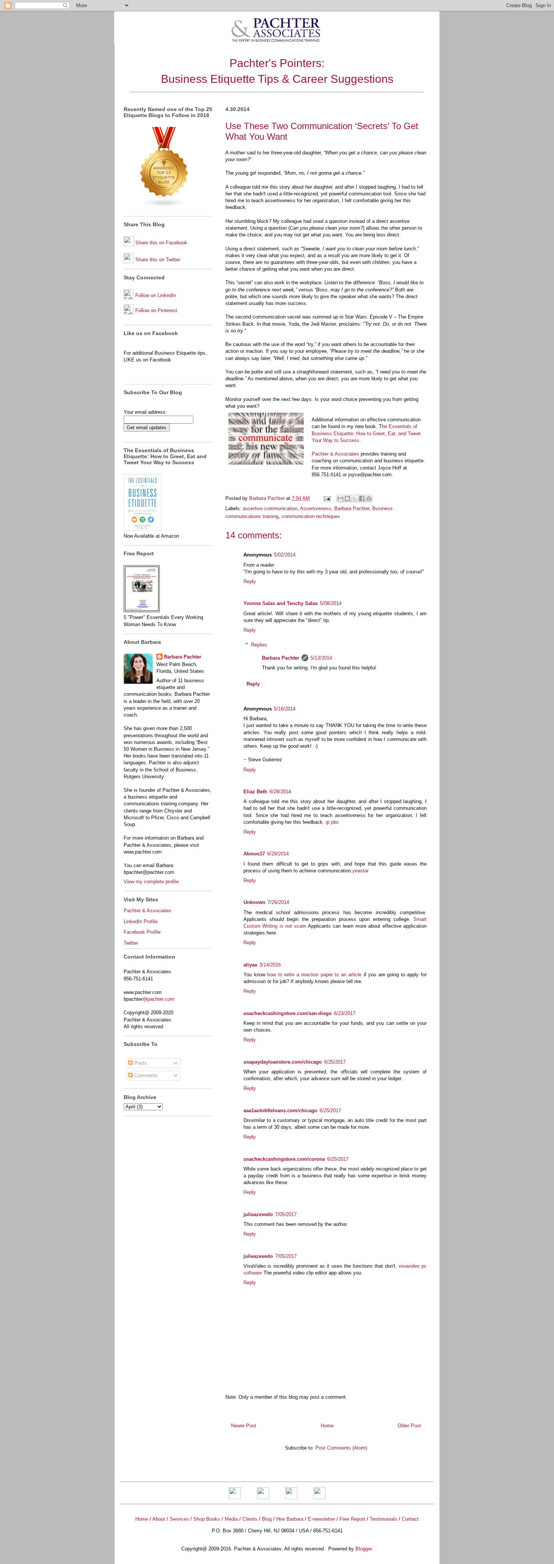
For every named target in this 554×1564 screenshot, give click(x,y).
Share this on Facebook (161, 242)
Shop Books (206, 1519)
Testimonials (383, 1519)
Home (327, 1425)
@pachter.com (158, 999)
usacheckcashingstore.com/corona (284, 1159)
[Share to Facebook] (362, 498)
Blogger (363, 1549)
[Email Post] (326, 498)
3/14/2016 (270, 965)
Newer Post (243, 1425)
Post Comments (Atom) (341, 1448)
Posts (140, 1063)
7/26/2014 (278, 902)
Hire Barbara (289, 1519)
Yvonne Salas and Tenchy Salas (280, 603)
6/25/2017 (335, 1062)
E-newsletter (321, 1519)
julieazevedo (258, 1214)
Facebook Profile (142, 932)
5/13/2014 (321, 658)
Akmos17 (254, 854)
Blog (267, 1519)
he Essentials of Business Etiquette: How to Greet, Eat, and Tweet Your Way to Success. (366, 433)
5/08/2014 (330, 603)
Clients (249, 1519)
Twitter (131, 943)
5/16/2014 (284, 709)
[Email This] (340, 498)
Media (231, 1519)
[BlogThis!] (347, 498)
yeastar (360, 870)
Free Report (352, 1519)
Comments (145, 1075)
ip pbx (332, 822)
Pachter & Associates (335, 454)
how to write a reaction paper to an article (314, 974)
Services (179, 1519)
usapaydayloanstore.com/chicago (282, 1062)
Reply (249, 581)
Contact (410, 1519)
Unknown (254, 902)
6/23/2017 (344, 1013)
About (158, 1519)
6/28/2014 (280, 791)
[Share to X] (354, 498)
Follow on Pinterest (156, 310)
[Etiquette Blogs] (164, 206)
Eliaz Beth (255, 791)
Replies (259, 645)
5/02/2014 (284, 555)
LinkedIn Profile (141, 921)
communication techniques (311, 516)
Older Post (409, 1425)
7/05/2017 (286, 1214)
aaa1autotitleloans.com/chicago (280, 1110)
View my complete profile (151, 881)
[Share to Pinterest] (369, 498)
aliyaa (250, 965)
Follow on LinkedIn (155, 295)
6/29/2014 (278, 854)
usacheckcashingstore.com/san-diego (287, 1013)
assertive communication (270, 508)
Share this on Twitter (157, 259)
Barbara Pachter (351, 508)
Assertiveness (315, 508)
